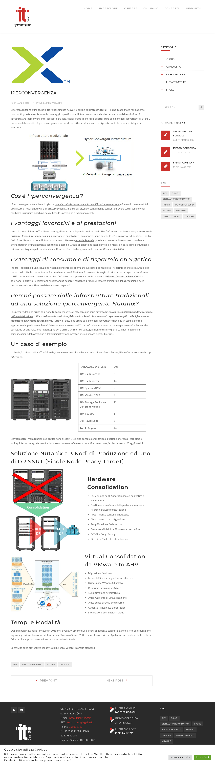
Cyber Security (175, 74)
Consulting (173, 66)
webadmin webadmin (51, 103)
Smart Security (125, 707)
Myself (170, 89)
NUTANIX (51, 664)
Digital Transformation (176, 199)
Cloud (170, 59)
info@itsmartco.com (80, 717)
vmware (65, 664)
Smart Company (183, 162)
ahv (15, 664)
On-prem (181, 210)
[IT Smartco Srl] (22, 15)
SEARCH (201, 107)
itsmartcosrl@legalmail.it (81, 722)
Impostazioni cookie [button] (180, 757)
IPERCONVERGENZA (31, 664)
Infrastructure (176, 82)
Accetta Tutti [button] (202, 757)
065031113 (75, 726)
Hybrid (166, 205)
